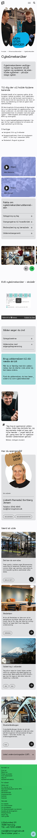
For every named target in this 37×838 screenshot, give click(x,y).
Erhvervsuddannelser (15, 51)
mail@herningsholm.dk (12, 831)
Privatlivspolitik (6, 794)
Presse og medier (6, 774)
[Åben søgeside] (34, 2)
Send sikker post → (10, 833)
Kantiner (4, 796)
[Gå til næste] (31, 268)
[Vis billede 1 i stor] (30, 260)
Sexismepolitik (6, 792)
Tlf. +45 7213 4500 (11, 827)
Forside (3, 51)
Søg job (3, 777)
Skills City (4, 814)
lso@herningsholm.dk (12, 509)
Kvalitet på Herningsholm (9, 811)
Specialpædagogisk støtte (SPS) (11, 789)
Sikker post (4, 785)
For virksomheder (6, 805)
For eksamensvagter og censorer (11, 809)
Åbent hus (4, 772)
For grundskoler (6, 807)
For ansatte (4, 803)
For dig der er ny (6, 787)
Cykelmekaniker (29, 51)
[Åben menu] (29, 2)
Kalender (4, 798)
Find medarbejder (6, 776)
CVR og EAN (5, 816)
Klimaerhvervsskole (7, 779)
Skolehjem (4, 790)
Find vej (3, 770)
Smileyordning (6, 813)
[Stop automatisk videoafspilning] (5, 41)
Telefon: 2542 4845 (11, 507)
